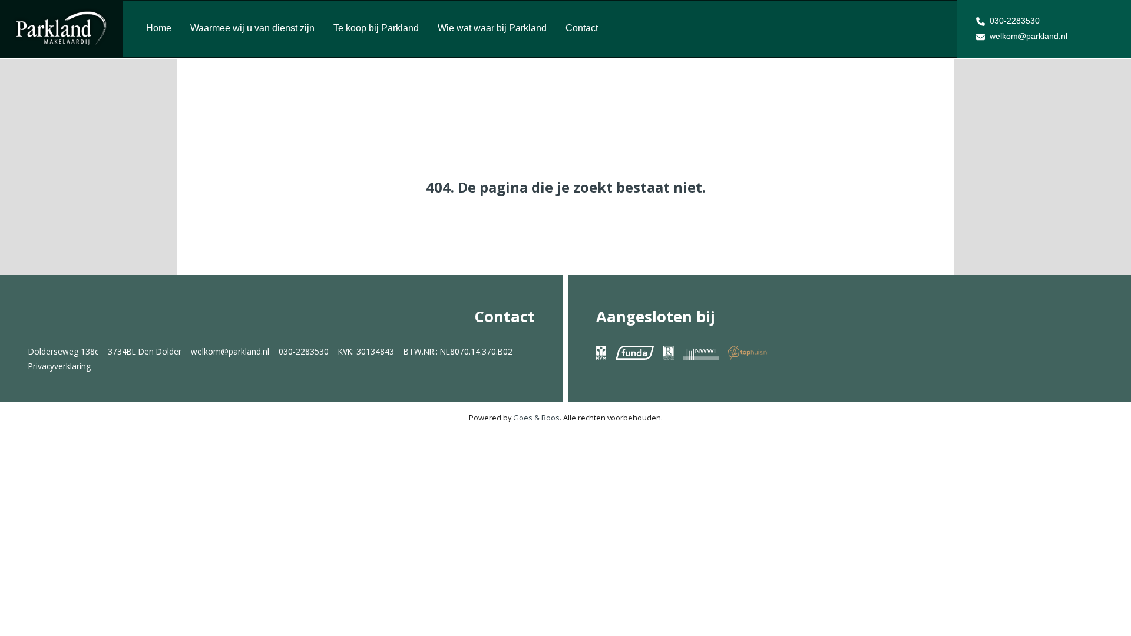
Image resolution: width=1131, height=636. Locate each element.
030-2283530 (1015, 20)
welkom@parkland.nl (1028, 36)
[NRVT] (668, 351)
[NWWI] (701, 351)
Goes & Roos (536, 417)
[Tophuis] (748, 351)
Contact (582, 28)
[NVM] (601, 351)
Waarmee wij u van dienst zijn (252, 28)
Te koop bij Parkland (376, 28)
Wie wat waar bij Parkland (492, 28)
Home (158, 28)
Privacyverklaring (59, 366)
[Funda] (635, 351)
